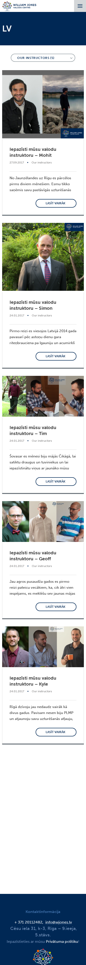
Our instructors (42, 162)
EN (37, 21)
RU (48, 21)
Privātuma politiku (62, 941)
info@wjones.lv (58, 922)
